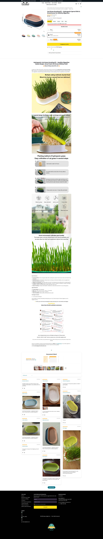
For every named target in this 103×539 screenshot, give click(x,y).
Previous (23, 21)
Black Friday (48, 2)
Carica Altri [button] (51, 487)
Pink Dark (49, 21)
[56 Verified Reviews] (51, 531)
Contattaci (79, 0)
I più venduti (54, 2)
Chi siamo (23, 500)
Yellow (54, 21)
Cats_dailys (24, 516)
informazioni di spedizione (26, 501)
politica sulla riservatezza (26, 506)
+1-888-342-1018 (62, 503)
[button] (49, 14)
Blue (66, 21)
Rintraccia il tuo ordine (51, 4)
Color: (50, 19)
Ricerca (22, 495)
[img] (24, 379)
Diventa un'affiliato (25, 498)
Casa (43, 2)
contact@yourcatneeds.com (65, 502)
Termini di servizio (24, 503)
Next (44, 21)
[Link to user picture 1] (51, 395)
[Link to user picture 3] (46, 408)
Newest (59, 2)
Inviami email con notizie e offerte (40, 504)
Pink (62, 21)
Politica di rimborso (25, 504)
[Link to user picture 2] (44, 408)
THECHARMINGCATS (26, 521)
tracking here (59, 343)
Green (58, 21)
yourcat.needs (33, 0)
